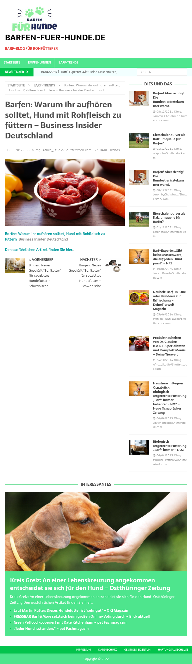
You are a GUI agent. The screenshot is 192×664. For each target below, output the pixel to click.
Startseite (12, 62)
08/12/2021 (164, 111)
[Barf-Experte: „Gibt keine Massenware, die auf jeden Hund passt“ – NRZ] (139, 256)
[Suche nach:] (162, 72)
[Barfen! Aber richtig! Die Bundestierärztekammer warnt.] (139, 98)
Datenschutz (107, 649)
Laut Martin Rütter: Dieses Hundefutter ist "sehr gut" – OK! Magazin (71, 610)
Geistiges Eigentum (137, 649)
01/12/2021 (164, 148)
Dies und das (158, 84)
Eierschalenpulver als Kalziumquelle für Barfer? (169, 139)
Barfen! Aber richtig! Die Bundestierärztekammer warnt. (168, 100)
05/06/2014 (164, 314)
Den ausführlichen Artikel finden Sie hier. (39, 250)
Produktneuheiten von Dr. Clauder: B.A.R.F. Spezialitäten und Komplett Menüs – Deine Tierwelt (169, 346)
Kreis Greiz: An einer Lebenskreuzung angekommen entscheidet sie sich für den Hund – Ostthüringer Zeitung (90, 584)
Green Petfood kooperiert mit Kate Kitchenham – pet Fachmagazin (70, 622)
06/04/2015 (164, 418)
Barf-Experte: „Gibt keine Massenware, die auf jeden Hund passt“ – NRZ (167, 257)
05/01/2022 (21, 150)
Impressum (83, 649)
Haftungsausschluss (173, 649)
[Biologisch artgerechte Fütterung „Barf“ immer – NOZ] (139, 447)
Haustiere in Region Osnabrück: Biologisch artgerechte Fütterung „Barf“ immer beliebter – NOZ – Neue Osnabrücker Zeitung (169, 398)
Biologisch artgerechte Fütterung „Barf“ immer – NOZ (169, 446)
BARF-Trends (68, 62)
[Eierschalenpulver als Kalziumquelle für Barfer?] (139, 140)
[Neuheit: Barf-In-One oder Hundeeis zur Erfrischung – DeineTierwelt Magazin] (139, 297)
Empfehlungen (39, 62)
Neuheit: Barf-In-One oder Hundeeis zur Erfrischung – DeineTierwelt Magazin (169, 300)
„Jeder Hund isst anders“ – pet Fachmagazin (51, 628)
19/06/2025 (164, 269)
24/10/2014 (164, 360)
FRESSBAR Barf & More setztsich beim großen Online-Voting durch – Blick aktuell (82, 616)
